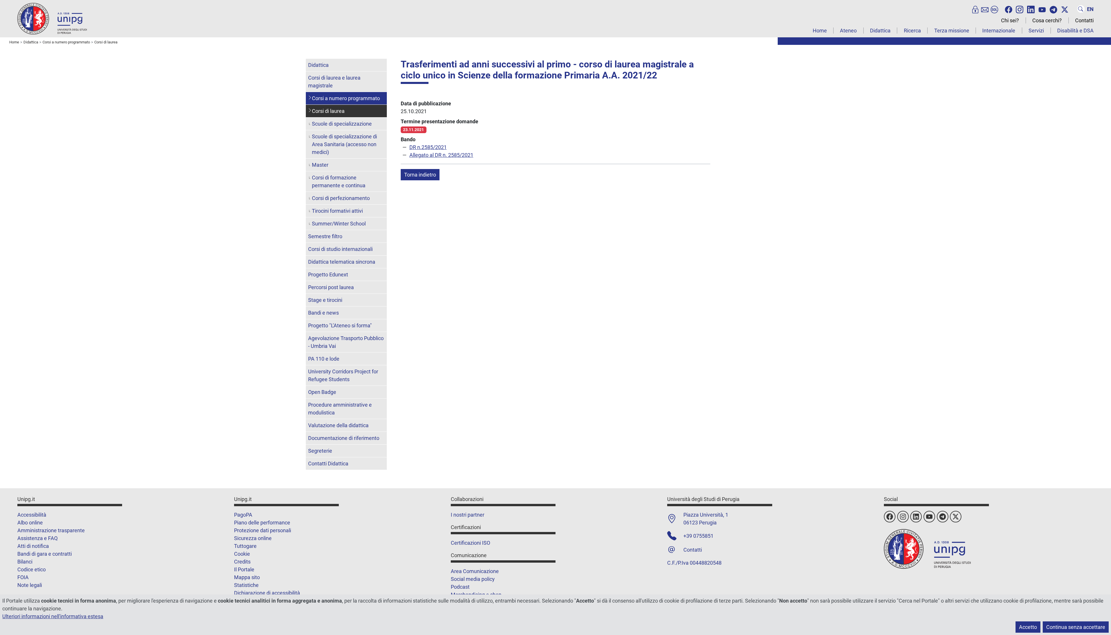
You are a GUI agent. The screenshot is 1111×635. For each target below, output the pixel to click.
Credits (242, 562)
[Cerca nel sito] (1081, 9)
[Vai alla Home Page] (52, 18)
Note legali (29, 585)
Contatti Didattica (328, 463)
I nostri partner (467, 515)
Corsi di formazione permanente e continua (338, 181)
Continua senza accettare (1075, 627)
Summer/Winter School (339, 224)
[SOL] (994, 9)
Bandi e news (323, 313)
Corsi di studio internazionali (340, 249)
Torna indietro (420, 175)
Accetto (1028, 627)
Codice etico (31, 569)
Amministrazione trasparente (51, 530)
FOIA (23, 577)
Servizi (1036, 30)
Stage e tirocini (325, 300)
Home (820, 30)
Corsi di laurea (328, 111)
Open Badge (322, 392)
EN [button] (1090, 9)
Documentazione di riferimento (343, 438)
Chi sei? (1010, 20)
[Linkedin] (1031, 9)
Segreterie (320, 451)
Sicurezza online (253, 538)
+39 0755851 (698, 536)
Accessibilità (31, 515)
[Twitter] (1064, 9)
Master (320, 165)
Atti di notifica (33, 546)
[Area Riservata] (975, 9)
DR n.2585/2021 (428, 147)
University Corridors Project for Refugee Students (343, 375)
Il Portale (244, 569)
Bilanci (24, 562)
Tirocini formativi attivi (337, 211)
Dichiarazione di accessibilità (267, 593)
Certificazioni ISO (470, 543)
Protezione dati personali (262, 530)
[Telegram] (1053, 9)
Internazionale (998, 30)
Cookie (242, 554)
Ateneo (848, 30)
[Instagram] (1019, 9)
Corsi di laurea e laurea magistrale (334, 82)
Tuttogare (245, 546)
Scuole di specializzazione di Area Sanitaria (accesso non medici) (344, 144)
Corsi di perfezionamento (341, 198)
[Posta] (985, 9)
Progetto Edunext (328, 274)
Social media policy (473, 579)
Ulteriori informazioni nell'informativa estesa (52, 616)
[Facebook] (1008, 9)
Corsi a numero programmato (346, 98)
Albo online (30, 523)
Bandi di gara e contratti (44, 554)
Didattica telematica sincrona (341, 262)
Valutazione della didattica (338, 425)
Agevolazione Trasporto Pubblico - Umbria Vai (346, 342)
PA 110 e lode (323, 359)
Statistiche (246, 585)
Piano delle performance (262, 523)
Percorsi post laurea (331, 287)
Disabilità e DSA (1075, 30)
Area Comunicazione (475, 571)
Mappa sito (247, 577)
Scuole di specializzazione (342, 124)
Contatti (1084, 20)
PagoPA (243, 515)
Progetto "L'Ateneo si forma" (340, 325)
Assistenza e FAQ (37, 538)
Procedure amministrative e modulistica (340, 409)
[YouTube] (1042, 9)
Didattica (880, 30)
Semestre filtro (325, 236)
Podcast (460, 587)
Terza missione (951, 30)
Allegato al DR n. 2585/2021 (441, 155)
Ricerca (912, 30)
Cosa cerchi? (1047, 20)
